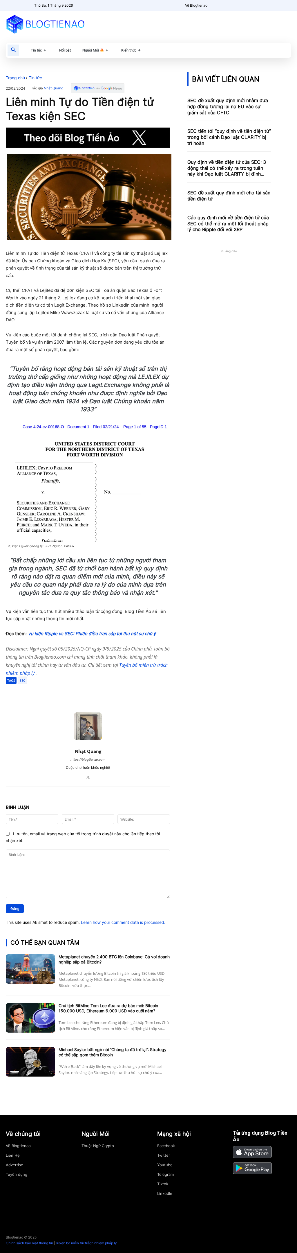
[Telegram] (75, 691)
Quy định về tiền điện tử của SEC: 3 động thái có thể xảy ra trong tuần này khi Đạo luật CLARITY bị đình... (226, 168)
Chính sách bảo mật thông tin (29, 1243)
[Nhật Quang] (88, 726)
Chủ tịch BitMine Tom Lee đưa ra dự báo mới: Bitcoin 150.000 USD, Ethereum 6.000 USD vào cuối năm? (108, 1008)
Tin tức (35, 77)
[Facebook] (48, 691)
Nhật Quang (53, 88)
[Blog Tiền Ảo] (49, 24)
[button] (13, 50)
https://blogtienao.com (88, 760)
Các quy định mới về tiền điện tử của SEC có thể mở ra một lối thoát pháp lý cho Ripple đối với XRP (228, 224)
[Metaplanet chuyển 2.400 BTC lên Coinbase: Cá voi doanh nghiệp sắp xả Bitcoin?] (30, 969)
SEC (22, 680)
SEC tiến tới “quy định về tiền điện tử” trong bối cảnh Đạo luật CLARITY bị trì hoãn (229, 137)
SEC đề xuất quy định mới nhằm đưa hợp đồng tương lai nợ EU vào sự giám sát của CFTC (227, 106)
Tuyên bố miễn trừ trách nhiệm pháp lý (86, 1243)
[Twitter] (61, 691)
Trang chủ (15, 77)
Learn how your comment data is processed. (123, 922)
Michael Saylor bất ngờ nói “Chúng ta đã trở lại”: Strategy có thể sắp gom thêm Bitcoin (112, 1052)
